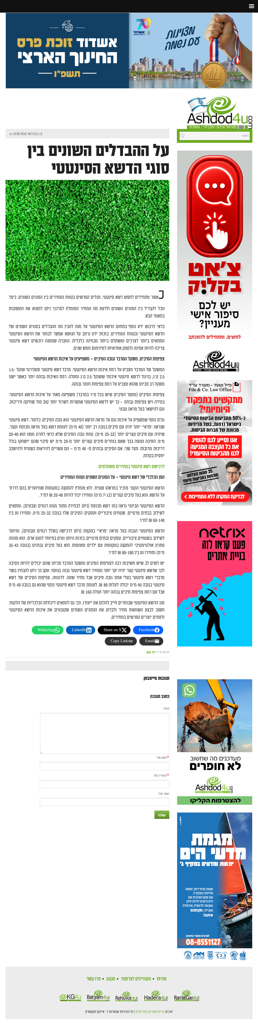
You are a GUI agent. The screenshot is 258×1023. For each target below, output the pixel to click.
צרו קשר (93, 979)
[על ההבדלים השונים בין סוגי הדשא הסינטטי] (87, 244)
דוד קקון (150, 652)
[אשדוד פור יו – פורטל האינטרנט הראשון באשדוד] (219, 112)
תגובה (166, 708)
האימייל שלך (160, 775)
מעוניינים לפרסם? (136, 979)
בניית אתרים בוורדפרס (150, 1012)
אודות (162, 979)
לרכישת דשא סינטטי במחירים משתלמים (132, 466)
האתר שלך (163, 794)
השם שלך (161, 758)
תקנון (110, 979)
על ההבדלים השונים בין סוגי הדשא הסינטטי (98, 159)
